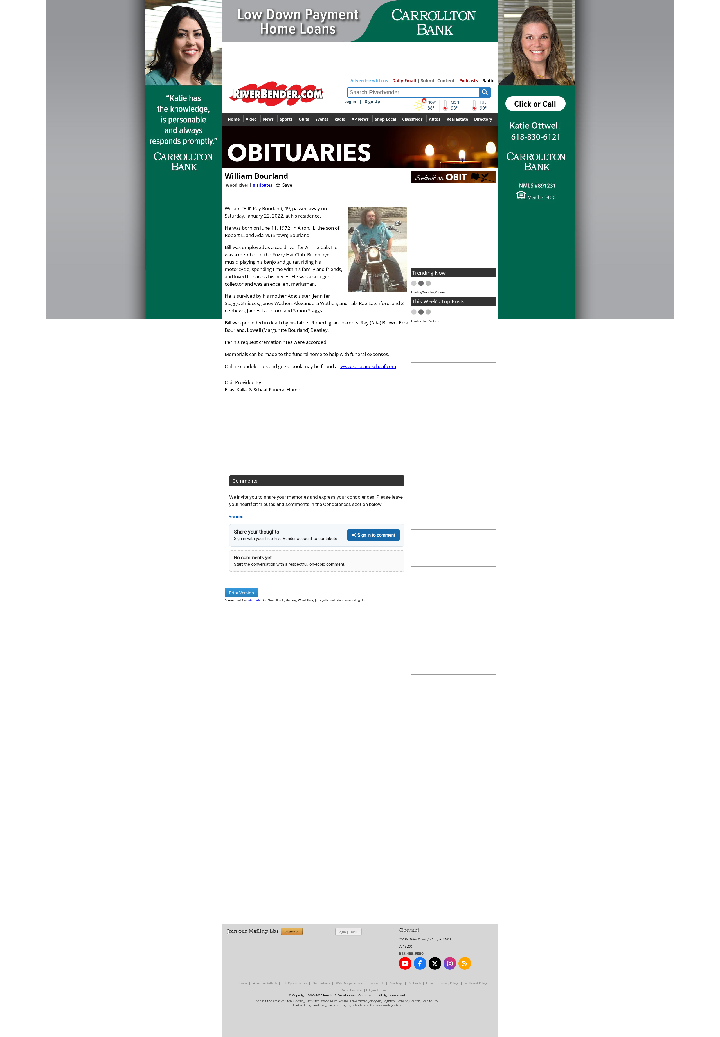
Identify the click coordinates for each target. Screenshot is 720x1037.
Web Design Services (350, 983)
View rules (236, 516)
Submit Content (438, 80)
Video (251, 119)
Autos (434, 119)
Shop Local (385, 119)
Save (286, 185)
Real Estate (457, 119)
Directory (483, 119)
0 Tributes (262, 185)
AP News (360, 119)
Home (234, 119)
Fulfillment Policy (475, 983)
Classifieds (412, 119)
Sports (286, 119)
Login (342, 932)
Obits (304, 119)
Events (321, 119)
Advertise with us (369, 80)
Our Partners (321, 983)
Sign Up (372, 101)
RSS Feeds (414, 983)
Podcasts (468, 80)
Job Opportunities (295, 983)
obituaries (255, 600)
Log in (350, 101)
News (268, 119)
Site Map (396, 983)
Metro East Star (351, 990)
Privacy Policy (449, 983)
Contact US (377, 983)
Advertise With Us (265, 983)
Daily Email (404, 80)
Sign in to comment (375, 535)
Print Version (241, 592)
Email (353, 932)
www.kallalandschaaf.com (368, 366)
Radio (488, 80)
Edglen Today (376, 990)
